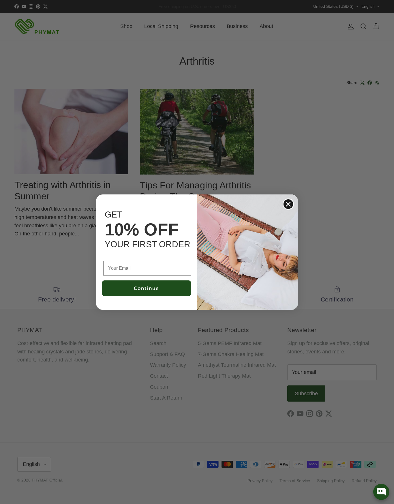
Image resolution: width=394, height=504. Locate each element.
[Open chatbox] (381, 492)
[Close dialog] (288, 204)
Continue (146, 288)
